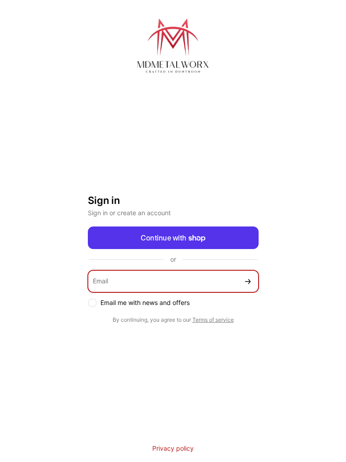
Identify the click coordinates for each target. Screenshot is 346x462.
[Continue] (247, 281)
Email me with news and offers (145, 302)
